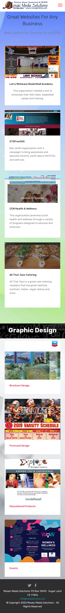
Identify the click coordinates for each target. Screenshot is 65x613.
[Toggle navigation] (60, 5)
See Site (32, 62)
